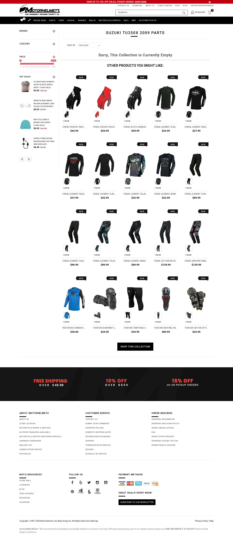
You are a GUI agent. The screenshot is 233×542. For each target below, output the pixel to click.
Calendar (24, 502)
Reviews (89, 449)
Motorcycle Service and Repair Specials (40, 436)
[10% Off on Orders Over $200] (116, 382)
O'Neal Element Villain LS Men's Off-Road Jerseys (135, 194)
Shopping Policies (94, 428)
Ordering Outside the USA (165, 441)
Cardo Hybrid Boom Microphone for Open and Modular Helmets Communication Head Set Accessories (44, 141)
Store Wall (25, 480)
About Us (150, 5)
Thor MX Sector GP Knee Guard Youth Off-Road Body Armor (196, 328)
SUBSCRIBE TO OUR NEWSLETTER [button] (137, 502)
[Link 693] (26, 124)
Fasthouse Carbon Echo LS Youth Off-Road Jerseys (74, 328)
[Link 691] (26, 105)
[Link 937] (72, 482)
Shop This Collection (135, 346)
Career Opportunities (30, 449)
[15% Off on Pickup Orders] (183, 382)
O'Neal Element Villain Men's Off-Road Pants (105, 261)
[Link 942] (72, 491)
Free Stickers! (26, 493)
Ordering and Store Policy (165, 424)
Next (89, 114)
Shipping (89, 441)
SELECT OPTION (78, 137)
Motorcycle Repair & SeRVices (35, 428)
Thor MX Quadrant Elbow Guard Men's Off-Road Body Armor (105, 328)
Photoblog (25, 454)
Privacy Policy (201, 521)
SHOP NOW (140, 2)
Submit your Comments (97, 424)
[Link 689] (26, 86)
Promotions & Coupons (163, 445)
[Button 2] (184, 12)
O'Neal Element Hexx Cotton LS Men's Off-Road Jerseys (196, 127)
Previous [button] (22, 159)
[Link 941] (105, 482)
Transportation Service (98, 445)
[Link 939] (89, 482)
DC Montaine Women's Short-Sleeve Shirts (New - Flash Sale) (44, 85)
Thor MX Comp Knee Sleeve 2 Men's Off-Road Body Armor (135, 328)
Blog (185, 5)
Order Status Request (163, 436)
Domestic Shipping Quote (98, 432)
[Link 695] (26, 143)
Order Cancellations (163, 428)
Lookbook (24, 485)
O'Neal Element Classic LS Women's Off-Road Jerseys (105, 194)
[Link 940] (97, 482)
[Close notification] (210, 2)
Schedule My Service (96, 454)
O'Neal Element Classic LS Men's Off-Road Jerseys (166, 127)
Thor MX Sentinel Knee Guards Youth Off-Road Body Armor (166, 328)
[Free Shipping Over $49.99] (50, 382)
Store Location (165, 5)
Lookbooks (137, 5)
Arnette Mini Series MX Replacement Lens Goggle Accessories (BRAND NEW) (44, 104)
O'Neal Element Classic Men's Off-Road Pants (74, 261)
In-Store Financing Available (34, 432)
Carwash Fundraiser (30, 441)
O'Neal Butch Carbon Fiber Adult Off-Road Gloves (135, 127)
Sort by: (71, 45)
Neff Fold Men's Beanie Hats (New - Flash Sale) (42, 122)
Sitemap (94, 521)
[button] (198, 12)
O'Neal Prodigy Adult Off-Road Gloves (105, 127)
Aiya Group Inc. (65, 521)
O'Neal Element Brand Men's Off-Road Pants (135, 261)
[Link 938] (80, 482)
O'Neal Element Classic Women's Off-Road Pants (196, 194)
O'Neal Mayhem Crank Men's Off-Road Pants (196, 261)
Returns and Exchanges (98, 436)
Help (177, 5)
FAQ (153, 432)
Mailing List (25, 445)
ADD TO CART (109, 338)
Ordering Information (163, 419)
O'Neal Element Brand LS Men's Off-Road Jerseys (166, 194)
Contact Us (123, 5)
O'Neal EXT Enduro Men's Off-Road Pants (166, 261)
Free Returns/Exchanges (202, 5)
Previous (59, 114)
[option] (37, 89)
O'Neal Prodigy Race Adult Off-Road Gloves (74, 127)
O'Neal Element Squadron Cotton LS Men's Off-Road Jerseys (74, 194)
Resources (24, 498)
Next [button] (29, 159)
